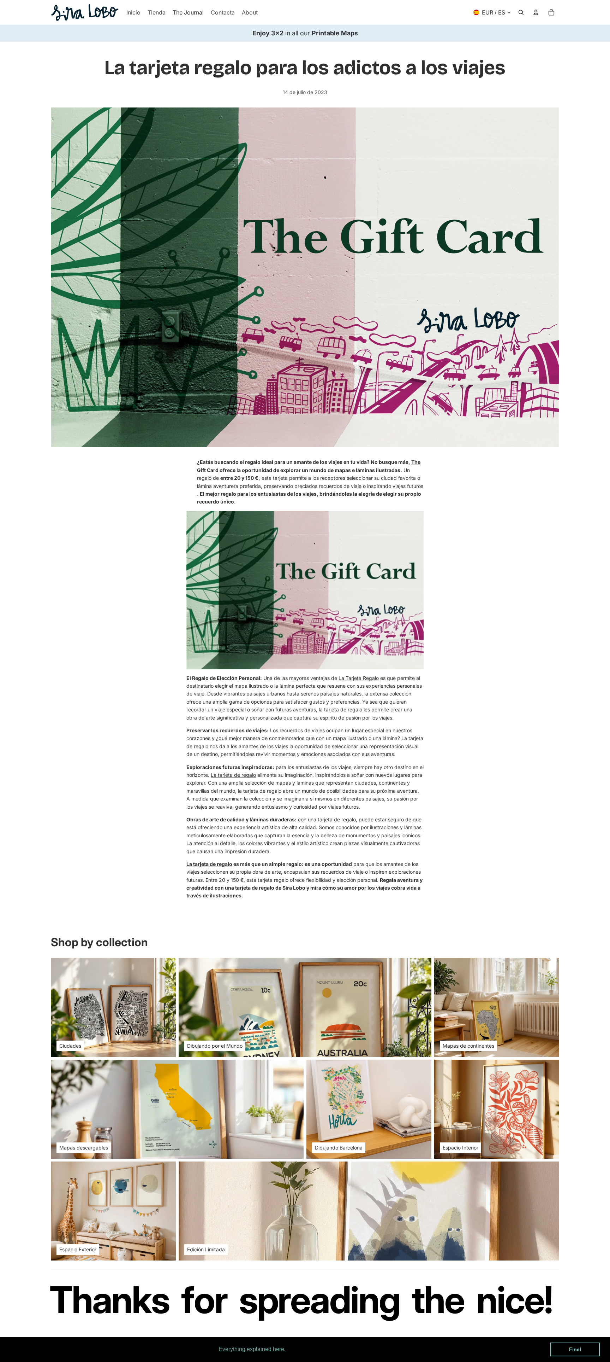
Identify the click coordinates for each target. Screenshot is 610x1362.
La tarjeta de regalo (233, 775)
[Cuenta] (536, 12)
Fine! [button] (575, 1349)
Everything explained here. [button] (252, 1349)
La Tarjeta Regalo (359, 678)
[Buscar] (521, 12)
